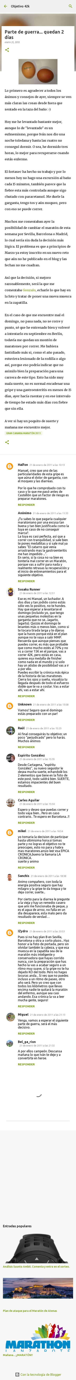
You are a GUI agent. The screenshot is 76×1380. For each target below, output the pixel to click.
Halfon (23, 464)
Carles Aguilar (29, 800)
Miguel (23, 1014)
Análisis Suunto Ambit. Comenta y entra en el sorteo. (36, 1266)
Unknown (25, 704)
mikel (22, 831)
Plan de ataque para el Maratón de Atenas (30, 1310)
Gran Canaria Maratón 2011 (23, 433)
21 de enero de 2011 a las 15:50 (37, 804)
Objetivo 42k (20, 6)
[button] (7, 50)
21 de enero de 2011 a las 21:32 (37, 1045)
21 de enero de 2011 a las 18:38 (48, 876)
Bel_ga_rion (27, 1042)
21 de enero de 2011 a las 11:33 (50, 513)
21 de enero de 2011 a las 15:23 (43, 728)
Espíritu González (31, 755)
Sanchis (23, 876)
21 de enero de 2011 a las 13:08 (50, 704)
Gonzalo (29, 290)
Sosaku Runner (29, 589)
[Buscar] (70, 6)
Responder (26, 504)
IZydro (23, 931)
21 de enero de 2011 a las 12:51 (37, 593)
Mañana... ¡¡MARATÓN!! (18, 1355)
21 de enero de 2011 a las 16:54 (45, 831)
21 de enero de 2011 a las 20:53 (47, 931)
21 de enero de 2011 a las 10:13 (47, 465)
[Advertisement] (38, 1174)
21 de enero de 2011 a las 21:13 (47, 1014)
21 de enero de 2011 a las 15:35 (37, 759)
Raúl (21, 728)
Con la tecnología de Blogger (40, 1374)
